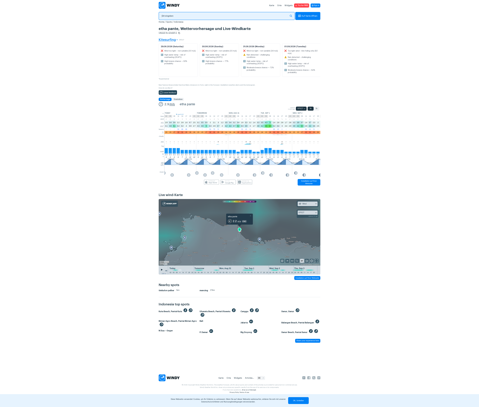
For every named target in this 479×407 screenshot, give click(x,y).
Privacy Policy (234, 392)
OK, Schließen (298, 401)
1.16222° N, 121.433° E (168, 33)
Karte (271, 5)
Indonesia (178, 22)
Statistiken (178, 99)
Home (161, 22)
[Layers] (282, 261)
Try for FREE (303, 5)
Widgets (289, 5)
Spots (169, 22)
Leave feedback (169, 93)
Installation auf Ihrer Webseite (309, 182)
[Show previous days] (166, 271)
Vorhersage (165, 99)
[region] (239, 232)
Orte (279, 5)
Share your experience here (307, 341)
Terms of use (244, 392)
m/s (172, 104)
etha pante (187, 104)
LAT (162, 165)
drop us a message (249, 390)
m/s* (162, 126)
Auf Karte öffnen (309, 16)
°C (163, 132)
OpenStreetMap (307, 265)
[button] (179, 33)
